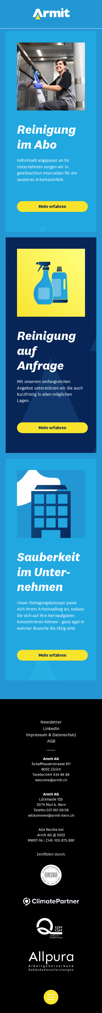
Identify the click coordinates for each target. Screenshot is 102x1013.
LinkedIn (51, 728)
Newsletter (51, 722)
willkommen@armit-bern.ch (51, 815)
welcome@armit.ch (51, 780)
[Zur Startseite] (51, 18)
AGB (51, 741)
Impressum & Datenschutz (51, 734)
